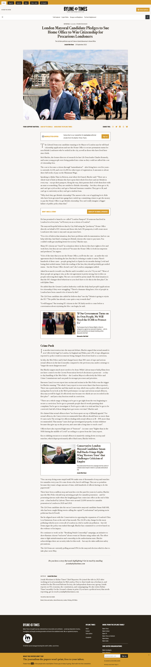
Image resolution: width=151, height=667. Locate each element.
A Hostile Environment (81, 24)
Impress (76, 631)
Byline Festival (105, 631)
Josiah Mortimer (69, 44)
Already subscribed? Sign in (111, 664)
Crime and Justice (48, 600)
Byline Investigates (107, 650)
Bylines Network (106, 652)
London (65, 600)
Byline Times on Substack (108, 636)
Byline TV (104, 633)
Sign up (105, 136)
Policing (69, 600)
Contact (88, 631)
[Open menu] (2, 17)
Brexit (42, 600)
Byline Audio (105, 641)
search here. (56, 646)
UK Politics (74, 600)
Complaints (88, 637)
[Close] (149, 654)
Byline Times (105, 628)
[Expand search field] (147, 17)
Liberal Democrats (58, 600)
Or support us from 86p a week (112, 660)
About (87, 628)
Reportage (67, 24)
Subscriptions (143, 10)
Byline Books (105, 638)
